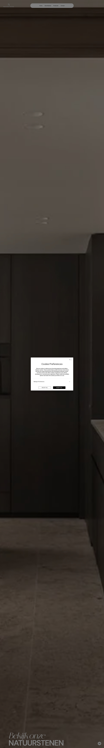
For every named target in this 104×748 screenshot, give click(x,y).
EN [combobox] (69, 359)
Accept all (59, 387)
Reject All (45, 387)
